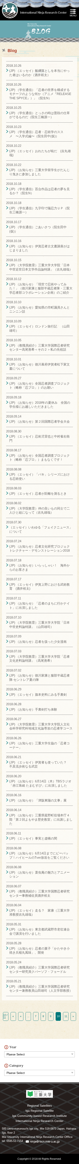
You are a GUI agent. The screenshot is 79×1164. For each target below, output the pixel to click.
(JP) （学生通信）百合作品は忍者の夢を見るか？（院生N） (39, 191)
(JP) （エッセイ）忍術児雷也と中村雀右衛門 (39, 438)
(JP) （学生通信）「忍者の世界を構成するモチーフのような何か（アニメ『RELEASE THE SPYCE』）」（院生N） (40, 94)
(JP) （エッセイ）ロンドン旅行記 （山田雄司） (39, 328)
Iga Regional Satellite (39, 1110)
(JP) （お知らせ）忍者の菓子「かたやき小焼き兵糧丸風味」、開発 (39, 950)
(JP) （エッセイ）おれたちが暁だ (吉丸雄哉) (40, 153)
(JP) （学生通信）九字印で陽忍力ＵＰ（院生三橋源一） (39, 210)
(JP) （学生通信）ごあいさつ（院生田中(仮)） (38, 229)
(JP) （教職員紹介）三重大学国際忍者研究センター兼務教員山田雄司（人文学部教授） (40, 989)
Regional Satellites (39, 1105)
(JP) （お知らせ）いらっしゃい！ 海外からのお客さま (39, 567)
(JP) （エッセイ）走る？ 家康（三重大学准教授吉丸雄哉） (39, 912)
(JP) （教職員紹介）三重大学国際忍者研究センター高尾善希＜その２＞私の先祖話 (39, 347)
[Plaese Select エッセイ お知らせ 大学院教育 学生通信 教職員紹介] (39, 1072)
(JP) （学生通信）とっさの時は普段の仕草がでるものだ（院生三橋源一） (39, 115)
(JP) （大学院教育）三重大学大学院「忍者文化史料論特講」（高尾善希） (39, 659)
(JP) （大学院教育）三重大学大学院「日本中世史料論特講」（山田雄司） (39, 625)
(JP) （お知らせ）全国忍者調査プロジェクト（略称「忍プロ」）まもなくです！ (39, 458)
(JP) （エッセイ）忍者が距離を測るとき (38, 493)
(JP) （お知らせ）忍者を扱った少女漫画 (38, 641)
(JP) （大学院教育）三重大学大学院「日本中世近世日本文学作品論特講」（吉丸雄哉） (40, 267)
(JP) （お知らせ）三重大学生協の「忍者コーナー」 (39, 745)
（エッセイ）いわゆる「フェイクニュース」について (40, 529)
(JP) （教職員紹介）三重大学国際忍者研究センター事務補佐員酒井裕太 (39, 893)
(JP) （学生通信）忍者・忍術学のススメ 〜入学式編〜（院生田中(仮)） (36, 134)
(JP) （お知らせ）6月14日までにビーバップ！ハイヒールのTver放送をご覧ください (39, 855)
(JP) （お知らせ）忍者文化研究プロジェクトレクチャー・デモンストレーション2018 (39, 548)
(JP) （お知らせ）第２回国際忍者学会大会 (39, 421)
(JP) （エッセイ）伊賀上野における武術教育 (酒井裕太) (39, 586)
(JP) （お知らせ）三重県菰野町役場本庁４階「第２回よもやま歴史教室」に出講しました (40, 819)
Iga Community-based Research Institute (39, 1115)
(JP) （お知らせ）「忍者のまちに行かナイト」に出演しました (39, 605)
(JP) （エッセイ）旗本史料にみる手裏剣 (38, 694)
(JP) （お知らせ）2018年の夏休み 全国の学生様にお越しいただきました (39, 405)
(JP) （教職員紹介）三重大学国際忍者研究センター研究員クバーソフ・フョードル (39, 969)
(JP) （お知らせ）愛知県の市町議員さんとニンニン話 (39, 309)
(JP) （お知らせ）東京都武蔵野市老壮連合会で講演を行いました (39, 931)
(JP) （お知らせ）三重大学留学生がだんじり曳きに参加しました (39, 172)
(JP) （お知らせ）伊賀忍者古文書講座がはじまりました (39, 248)
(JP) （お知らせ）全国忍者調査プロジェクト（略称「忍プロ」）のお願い (39, 385)
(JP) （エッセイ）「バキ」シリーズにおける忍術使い (39, 476)
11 (65, 1016)
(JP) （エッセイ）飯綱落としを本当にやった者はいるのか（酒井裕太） (39, 73)
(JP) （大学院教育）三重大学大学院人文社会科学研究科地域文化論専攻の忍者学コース (40, 726)
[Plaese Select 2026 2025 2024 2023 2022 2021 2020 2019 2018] (39, 1053)
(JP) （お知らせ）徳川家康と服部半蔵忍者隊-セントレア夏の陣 (39, 677)
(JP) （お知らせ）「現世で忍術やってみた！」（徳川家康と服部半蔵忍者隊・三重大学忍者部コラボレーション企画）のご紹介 (40, 288)
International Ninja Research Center (39, 1120)
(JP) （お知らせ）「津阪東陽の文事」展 (38, 800)
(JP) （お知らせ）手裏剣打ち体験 (33, 709)
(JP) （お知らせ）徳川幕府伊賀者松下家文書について (39, 366)
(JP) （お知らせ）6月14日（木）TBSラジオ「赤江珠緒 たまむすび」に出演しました (40, 783)
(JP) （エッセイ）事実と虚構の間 (33, 838)
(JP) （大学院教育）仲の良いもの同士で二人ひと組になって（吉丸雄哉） (39, 510)
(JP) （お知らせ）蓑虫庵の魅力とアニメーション (39, 874)
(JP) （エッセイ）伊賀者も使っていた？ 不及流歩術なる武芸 (39, 764)
